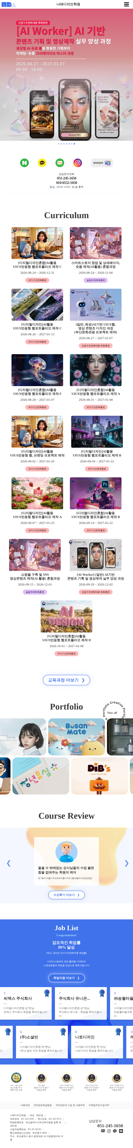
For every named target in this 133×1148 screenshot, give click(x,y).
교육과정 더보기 (66, 680)
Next (125, 861)
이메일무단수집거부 (99, 1105)
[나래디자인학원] (8, 4)
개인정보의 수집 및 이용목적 (70, 1105)
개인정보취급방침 (43, 1105)
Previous (7, 861)
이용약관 (25, 1105)
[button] (58, 143)
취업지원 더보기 (67, 978)
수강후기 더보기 (67, 895)
